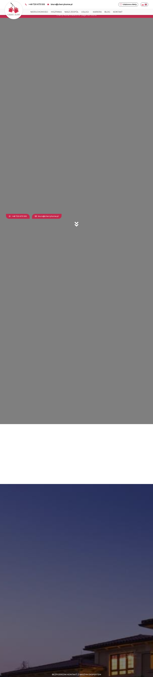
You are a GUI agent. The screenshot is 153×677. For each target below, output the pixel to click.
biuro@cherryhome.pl (61, 4)
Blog (107, 12)
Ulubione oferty (130, 4)
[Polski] (142, 4)
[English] (146, 4)
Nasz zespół (71, 12)
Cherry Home (63, 15)
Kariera (97, 12)
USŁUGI (85, 12)
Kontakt (118, 12)
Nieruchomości (39, 12)
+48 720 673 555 (37, 4)
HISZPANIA (56, 12)
